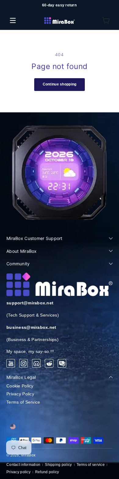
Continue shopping (60, 84)
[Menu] (12, 20)
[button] (106, 20)
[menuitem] (59, 386)
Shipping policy (58, 465)
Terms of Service (23, 402)
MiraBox (28, 455)
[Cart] (106, 20)
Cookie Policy (20, 385)
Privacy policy (18, 472)
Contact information (23, 465)
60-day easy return (59, 5)
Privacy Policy (20, 393)
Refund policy (47, 472)
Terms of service (91, 465)
